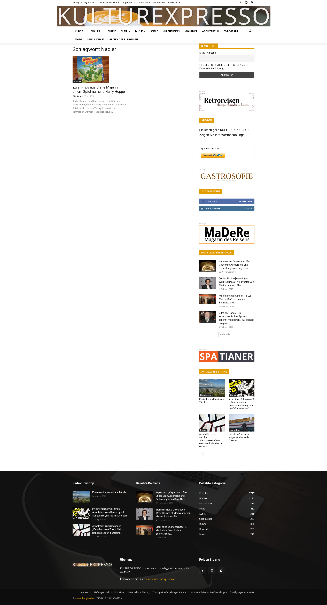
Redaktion (172, 2)
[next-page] (207, 454)
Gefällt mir (245, 201)
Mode (78, 39)
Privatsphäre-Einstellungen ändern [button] (169, 592)
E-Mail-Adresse (207, 52)
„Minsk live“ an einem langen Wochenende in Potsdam (240, 437)
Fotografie (231, 31)
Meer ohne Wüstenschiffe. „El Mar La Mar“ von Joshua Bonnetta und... (235, 299)
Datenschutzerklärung (139, 592)
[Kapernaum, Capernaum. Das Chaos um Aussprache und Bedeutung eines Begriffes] (207, 266)
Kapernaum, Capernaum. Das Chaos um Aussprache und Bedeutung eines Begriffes (235, 264)
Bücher (95, 31)
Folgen (248, 208)
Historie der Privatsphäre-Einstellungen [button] (208, 592)
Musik (139, 31)
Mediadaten (144, 2)
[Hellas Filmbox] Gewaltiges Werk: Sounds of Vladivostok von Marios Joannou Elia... (236, 282)
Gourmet (191, 31)
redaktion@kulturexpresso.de (160, 579)
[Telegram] (251, 2)
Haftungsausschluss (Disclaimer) (109, 592)
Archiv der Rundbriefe (123, 39)
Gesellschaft (96, 39)
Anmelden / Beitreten (110, 2)
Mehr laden (225, 334)
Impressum (128, 2)
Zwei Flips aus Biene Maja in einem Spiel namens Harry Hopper (99, 89)
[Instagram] (246, 2)
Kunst (79, 31)
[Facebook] (240, 2)
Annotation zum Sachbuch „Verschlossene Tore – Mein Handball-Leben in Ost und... (210, 440)
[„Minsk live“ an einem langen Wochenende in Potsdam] (242, 423)
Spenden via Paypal (211, 148)
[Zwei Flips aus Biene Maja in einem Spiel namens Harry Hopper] (100, 69)
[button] (250, 31)
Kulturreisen (172, 31)
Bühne (112, 31)
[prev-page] (201, 454)
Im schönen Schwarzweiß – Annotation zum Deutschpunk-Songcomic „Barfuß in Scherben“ (109, 512)
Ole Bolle (77, 96)
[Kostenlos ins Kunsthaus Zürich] (212, 387)
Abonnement (159, 2)
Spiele (154, 31)
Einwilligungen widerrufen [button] (242, 592)
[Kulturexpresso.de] (163, 16)
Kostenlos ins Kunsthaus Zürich (109, 492)
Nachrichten (205, 395)
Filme (124, 31)
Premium (77, 81)
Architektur (210, 31)
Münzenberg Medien (85, 598)
